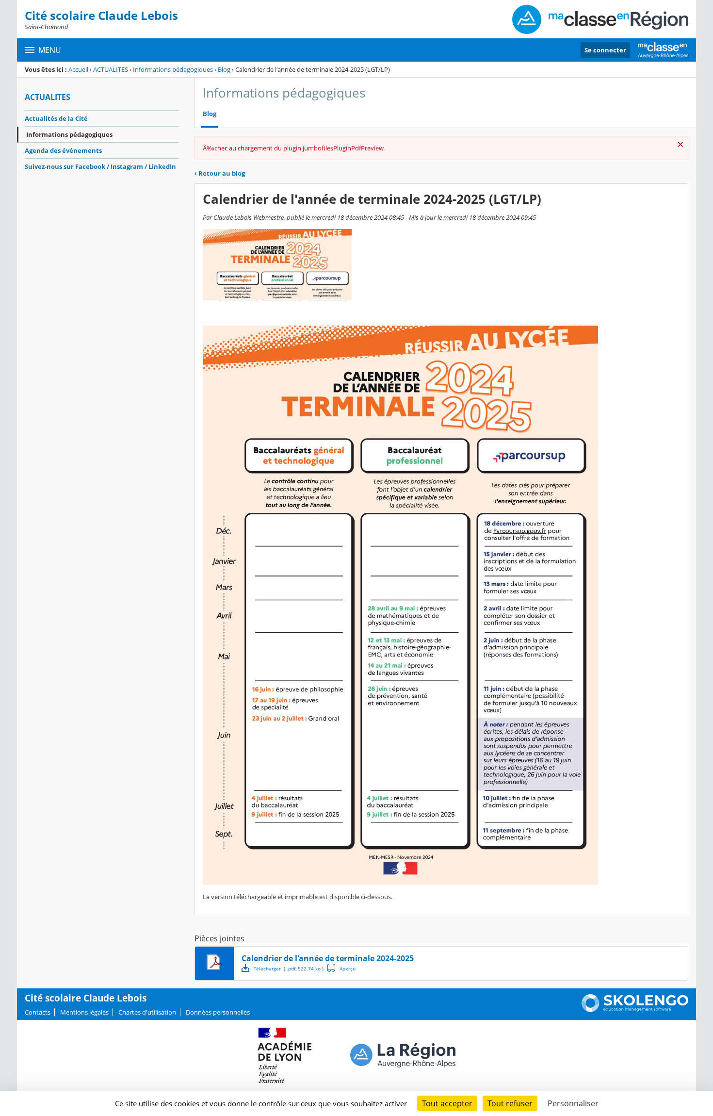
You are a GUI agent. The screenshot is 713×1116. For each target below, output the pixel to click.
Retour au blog (219, 173)
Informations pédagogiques (173, 69)
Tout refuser (510, 1103)
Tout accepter (447, 1103)
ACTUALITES (110, 69)
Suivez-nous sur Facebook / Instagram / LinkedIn (100, 166)
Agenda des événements (63, 150)
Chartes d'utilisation (147, 1012)
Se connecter (605, 50)
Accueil (78, 69)
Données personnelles (218, 1012)
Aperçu (341, 968)
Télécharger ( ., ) (288, 968)
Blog (224, 69)
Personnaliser (573, 1103)
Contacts (37, 1012)
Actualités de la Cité (56, 118)
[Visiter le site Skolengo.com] (635, 1009)
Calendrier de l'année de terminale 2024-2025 (328, 958)
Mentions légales (84, 1012)
